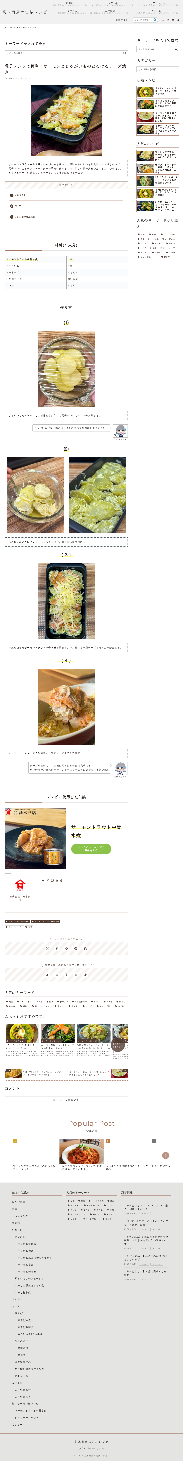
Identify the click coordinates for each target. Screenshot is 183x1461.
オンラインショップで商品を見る (91, 849)
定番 (30, 927)
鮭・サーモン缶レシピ (18, 921)
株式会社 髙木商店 (20, 898)
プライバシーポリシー (91, 1448)
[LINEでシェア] (66, 948)
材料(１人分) (21, 195)
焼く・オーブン (15, 927)
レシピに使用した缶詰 (25, 217)
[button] (155, 19)
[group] (35, 1156)
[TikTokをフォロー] (61, 880)
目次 (61, 185)
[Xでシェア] (47, 948)
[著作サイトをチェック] (43, 880)
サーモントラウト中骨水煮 (46, 921)
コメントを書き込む (66, 1100)
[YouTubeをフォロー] (173, 20)
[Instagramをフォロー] (168, 20)
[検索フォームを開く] (178, 20)
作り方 (18, 206)
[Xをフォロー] (163, 20)
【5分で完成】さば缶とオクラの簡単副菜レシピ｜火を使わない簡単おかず (146, 1240)
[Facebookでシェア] (57, 948)
